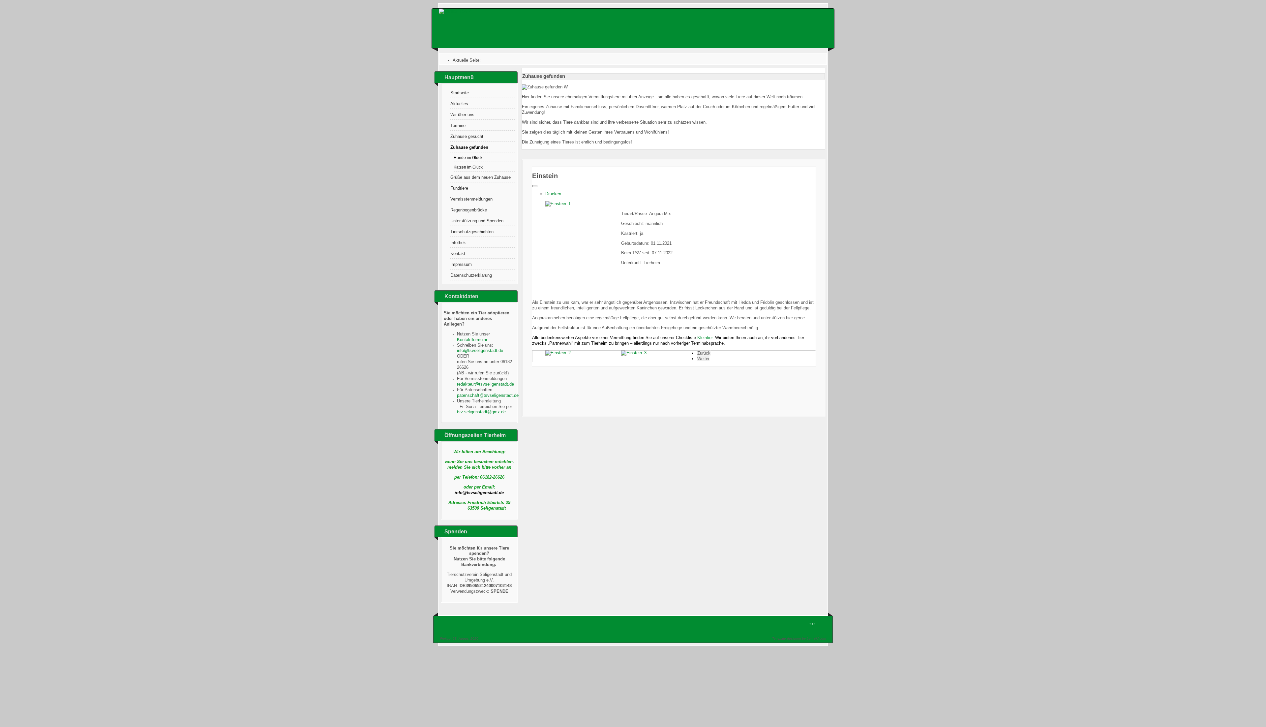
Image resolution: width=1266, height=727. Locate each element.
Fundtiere (459, 188)
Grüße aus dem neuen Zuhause (480, 177)
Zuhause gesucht (466, 136)
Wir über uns (462, 114)
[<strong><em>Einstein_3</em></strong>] (634, 352)
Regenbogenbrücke (468, 209)
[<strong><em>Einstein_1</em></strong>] (558, 203)
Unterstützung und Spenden (476, 220)
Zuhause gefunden (469, 147)
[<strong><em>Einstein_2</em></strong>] (558, 352)
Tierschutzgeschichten (472, 231)
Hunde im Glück (468, 157)
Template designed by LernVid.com (799, 638)
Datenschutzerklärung (471, 275)
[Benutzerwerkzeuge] (534, 186)
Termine (458, 125)
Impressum (461, 264)
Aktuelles (459, 103)
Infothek (458, 242)
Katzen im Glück (468, 167)
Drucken (553, 193)
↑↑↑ (812, 623)
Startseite (459, 92)
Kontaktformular (472, 339)
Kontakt (457, 253)
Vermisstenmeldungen (471, 199)
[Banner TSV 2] (455, 11)
